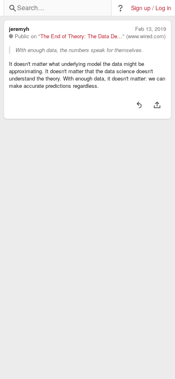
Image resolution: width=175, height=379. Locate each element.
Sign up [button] (141, 8)
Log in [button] (163, 8)
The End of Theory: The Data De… (81, 36)
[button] (120, 8)
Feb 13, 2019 (150, 29)
